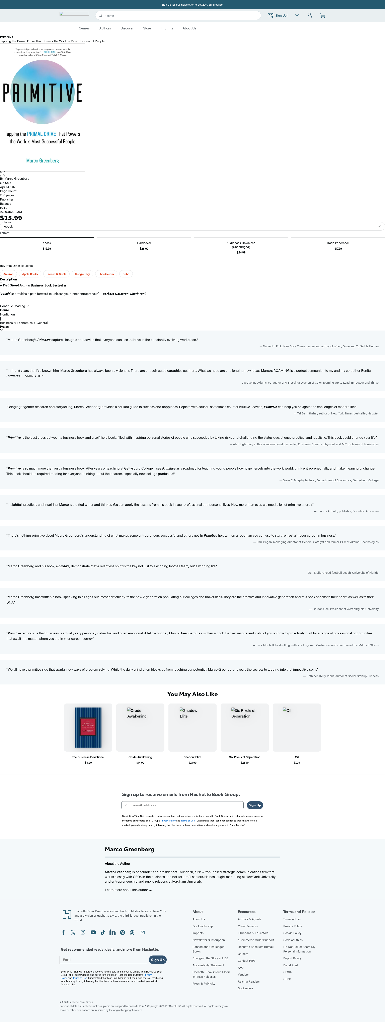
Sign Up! (281, 15)
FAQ (240, 967)
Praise (4, 327)
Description (8, 279)
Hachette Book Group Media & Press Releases (211, 974)
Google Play (82, 274)
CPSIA (287, 972)
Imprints (167, 28)
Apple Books (30, 274)
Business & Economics (16, 322)
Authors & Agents (249, 919)
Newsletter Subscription (208, 940)
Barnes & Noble (56, 274)
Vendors (243, 974)
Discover (127, 28)
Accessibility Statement (208, 965)
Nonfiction (7, 314)
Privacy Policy (292, 926)
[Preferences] (297, 15)
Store (147, 28)
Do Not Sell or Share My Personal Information (299, 948)
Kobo (126, 274)
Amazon (8, 274)
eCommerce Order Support (256, 940)
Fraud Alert (290, 965)
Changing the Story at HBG (210, 958)
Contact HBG (246, 960)
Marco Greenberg (16, 178)
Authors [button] (105, 28)
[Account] (309, 15)
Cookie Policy (292, 933)
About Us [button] (189, 28)
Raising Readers (249, 981)
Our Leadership (202, 926)
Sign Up (255, 805)
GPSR (287, 979)
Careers (243, 953)
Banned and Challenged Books (208, 948)
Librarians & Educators (253, 933)
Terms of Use (292, 919)
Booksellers (245, 988)
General (42, 322)
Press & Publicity (203, 983)
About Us (198, 919)
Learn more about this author (127, 889)
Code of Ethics (293, 940)
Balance (5, 203)
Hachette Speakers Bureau (256, 946)
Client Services (248, 926)
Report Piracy (292, 958)
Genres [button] (84, 28)
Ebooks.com (106, 274)
